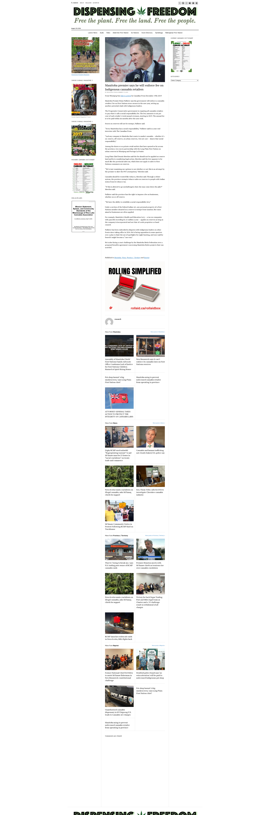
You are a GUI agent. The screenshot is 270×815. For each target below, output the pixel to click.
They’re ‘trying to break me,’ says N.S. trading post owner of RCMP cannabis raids (119, 565)
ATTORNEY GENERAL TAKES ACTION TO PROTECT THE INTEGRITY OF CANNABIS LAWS (119, 414)
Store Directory (147, 33)
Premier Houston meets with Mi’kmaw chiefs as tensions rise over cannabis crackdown (150, 565)
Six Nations (135, 33)
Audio (102, 33)
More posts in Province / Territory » (155, 535)
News (124, 257)
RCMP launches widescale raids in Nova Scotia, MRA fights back (118, 637)
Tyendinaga (159, 33)
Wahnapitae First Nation (173, 33)
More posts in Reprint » (158, 645)
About (82, 3)
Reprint (146, 257)
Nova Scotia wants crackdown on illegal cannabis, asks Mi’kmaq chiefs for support (119, 492)
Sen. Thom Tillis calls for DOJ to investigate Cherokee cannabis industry (150, 492)
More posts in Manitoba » (158, 332)
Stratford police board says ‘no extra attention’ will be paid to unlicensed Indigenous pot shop (150, 675)
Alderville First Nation (120, 33)
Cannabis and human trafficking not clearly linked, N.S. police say (150, 451)
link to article (126, 96)
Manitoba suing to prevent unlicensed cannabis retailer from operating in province (148, 379)
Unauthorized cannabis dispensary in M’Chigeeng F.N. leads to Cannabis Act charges (118, 712)
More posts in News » (159, 423)
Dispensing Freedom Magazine (80, 74)
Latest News (92, 33)
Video (108, 33)
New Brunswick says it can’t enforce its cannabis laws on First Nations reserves (150, 361)
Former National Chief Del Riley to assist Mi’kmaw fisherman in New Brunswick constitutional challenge (119, 677)
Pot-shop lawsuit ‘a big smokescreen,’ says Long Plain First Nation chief (118, 379)
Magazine (88, 3)
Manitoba (117, 257)
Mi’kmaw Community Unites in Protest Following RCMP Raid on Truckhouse (119, 526)
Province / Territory (133, 257)
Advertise (96, 3)
